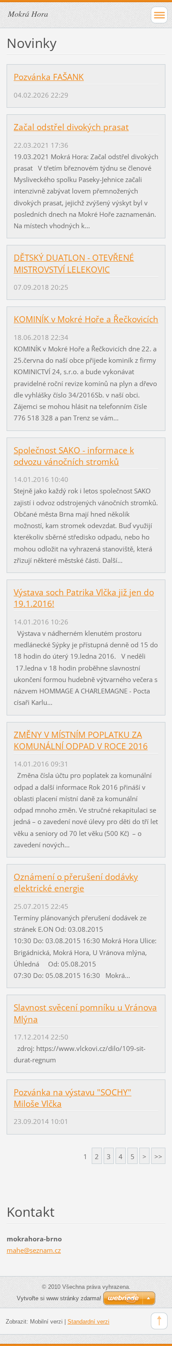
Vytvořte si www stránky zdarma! (59, 1298)
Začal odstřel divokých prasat (71, 127)
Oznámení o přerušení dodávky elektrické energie (76, 882)
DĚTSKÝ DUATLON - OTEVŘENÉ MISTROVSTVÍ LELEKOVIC (74, 263)
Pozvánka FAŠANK (49, 77)
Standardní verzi (88, 1321)
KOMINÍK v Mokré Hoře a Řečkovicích (86, 319)
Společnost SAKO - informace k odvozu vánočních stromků (74, 456)
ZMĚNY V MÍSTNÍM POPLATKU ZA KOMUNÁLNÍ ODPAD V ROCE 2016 (81, 740)
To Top (159, 1321)
